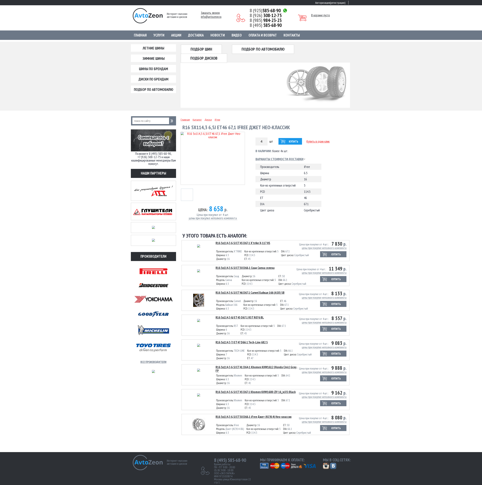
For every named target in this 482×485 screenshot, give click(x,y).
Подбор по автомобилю (153, 89)
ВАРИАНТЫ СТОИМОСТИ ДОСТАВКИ (279, 159)
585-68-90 (265, 10)
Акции (176, 35)
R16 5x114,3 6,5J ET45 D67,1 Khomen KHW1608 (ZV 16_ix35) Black (256, 392)
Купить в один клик (318, 141)
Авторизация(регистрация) (330, 3)
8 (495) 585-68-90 (230, 460)
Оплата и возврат (263, 35)
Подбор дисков (203, 58)
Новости (217, 35)
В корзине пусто (320, 15)
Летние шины (153, 48)
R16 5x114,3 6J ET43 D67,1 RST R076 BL (240, 317)
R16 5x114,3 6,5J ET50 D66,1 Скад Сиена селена (245, 268)
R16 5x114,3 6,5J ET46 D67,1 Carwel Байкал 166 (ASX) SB (250, 293)
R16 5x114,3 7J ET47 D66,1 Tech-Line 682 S (242, 342)
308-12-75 (266, 15)
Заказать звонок (210, 12)
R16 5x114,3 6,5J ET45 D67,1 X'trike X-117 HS (243, 243)
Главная (140, 35)
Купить (293, 141)
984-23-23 (266, 20)
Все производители (153, 362)
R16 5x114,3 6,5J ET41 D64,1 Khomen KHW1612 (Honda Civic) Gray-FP (256, 369)
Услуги (158, 35)
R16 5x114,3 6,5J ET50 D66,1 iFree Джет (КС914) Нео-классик (253, 417)
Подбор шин (201, 49)
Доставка (196, 35)
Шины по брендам (153, 68)
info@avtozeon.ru (211, 16)
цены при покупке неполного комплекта (213, 218)
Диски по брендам (153, 79)
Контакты (292, 35)
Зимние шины (154, 58)
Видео (237, 35)
